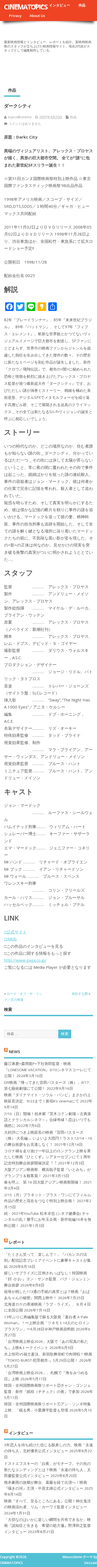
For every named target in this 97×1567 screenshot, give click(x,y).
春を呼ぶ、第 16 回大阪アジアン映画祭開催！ (43, 1182)
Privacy (15, 15)
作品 (81, 5)
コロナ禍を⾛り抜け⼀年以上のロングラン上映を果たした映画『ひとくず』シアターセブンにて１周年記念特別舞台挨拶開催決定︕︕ (47, 1157)
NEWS (14, 1051)
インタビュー (59, 5)
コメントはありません (25, 123)
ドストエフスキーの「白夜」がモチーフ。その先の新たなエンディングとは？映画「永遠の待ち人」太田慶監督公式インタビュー (47, 1469)
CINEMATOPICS (25, 6)
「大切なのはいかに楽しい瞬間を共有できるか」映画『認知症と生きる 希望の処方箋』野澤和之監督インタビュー (47, 1525)
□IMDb (10, 939)
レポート (17, 1242)
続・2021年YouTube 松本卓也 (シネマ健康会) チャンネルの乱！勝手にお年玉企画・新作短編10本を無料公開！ (47, 1219)
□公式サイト (15, 932)
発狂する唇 (80, 993)
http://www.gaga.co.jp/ (25, 960)
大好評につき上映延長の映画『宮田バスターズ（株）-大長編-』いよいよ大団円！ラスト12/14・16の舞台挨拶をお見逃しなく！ (48, 1138)
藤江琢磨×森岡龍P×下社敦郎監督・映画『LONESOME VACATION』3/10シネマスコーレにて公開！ (47, 1069)
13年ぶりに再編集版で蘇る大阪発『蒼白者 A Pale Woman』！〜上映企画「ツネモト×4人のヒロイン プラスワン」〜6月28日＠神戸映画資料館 (47, 1323)
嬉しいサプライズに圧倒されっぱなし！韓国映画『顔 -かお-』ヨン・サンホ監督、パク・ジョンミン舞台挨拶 (47, 1279)
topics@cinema (20, 117)
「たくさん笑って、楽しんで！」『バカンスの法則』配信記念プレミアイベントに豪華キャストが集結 (47, 1260)
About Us (37, 15)
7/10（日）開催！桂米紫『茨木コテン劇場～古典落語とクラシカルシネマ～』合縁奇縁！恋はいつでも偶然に (47, 1119)
